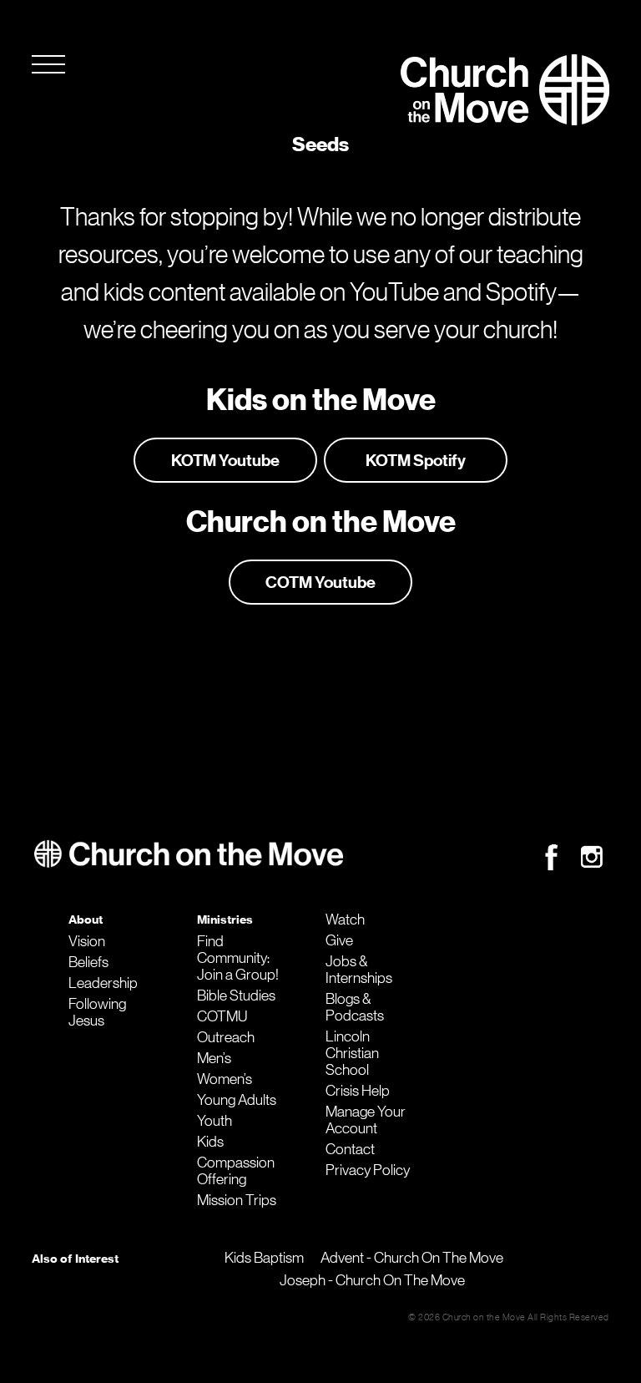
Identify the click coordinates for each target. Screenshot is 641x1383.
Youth (214, 1120)
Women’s (224, 1079)
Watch (345, 919)
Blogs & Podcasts (355, 1007)
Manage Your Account (366, 1120)
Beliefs (88, 962)
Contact (350, 1149)
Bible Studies (236, 995)
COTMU (222, 1016)
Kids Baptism (264, 1257)
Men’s (214, 1058)
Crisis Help (358, 1090)
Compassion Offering (236, 1171)
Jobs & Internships (359, 969)
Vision (86, 941)
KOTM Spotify (416, 460)
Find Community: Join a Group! (238, 958)
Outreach (226, 1037)
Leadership (103, 983)
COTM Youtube (320, 582)
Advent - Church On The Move (411, 1257)
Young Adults (236, 1100)
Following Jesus (97, 1012)
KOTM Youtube (225, 460)
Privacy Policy (368, 1170)
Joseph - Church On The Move (372, 1280)
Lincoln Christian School (352, 1053)
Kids (210, 1141)
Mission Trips (236, 1200)
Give (339, 940)
